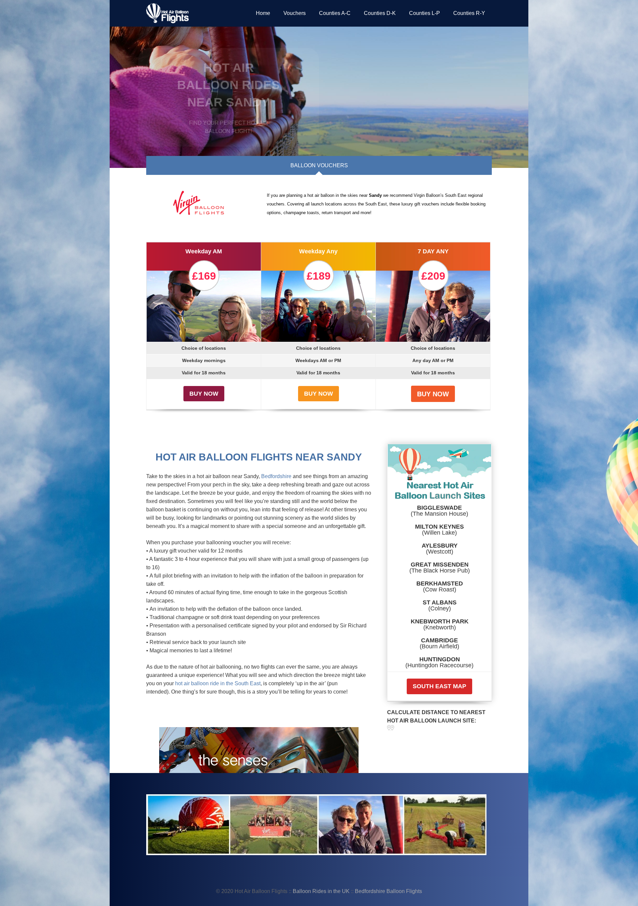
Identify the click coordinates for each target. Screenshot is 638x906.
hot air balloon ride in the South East (218, 683)
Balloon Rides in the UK (322, 891)
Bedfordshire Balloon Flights (388, 891)
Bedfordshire (276, 476)
